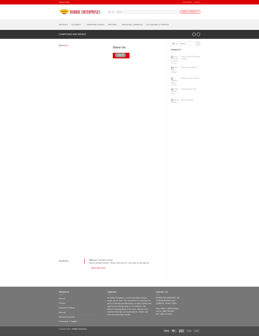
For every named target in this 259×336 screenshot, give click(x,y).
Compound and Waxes (72, 34)
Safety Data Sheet (97, 268)
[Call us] (79, 2)
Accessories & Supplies (157, 24)
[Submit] (177, 12)
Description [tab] (63, 261)
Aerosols (63, 24)
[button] (61, 244)
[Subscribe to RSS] (83, 2)
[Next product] (194, 34)
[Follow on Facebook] (72, 2)
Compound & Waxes (95, 24)
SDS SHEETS (187, 2)
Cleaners (76, 24)
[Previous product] (198, 34)
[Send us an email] (76, 2)
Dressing (112, 24)
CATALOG (197, 2)
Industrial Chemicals (132, 24)
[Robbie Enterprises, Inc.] (81, 12)
